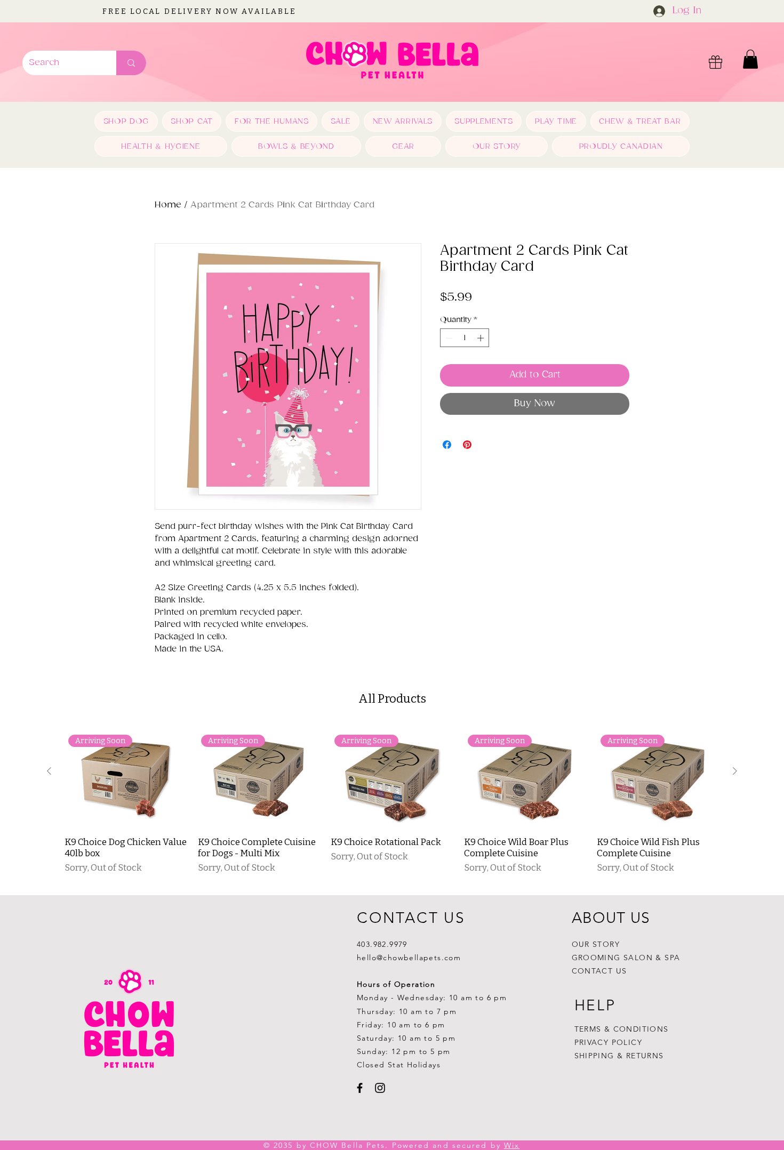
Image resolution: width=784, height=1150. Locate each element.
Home (168, 205)
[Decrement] (448, 338)
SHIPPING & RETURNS (619, 1055)
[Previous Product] (49, 771)
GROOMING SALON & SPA (626, 957)
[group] (392, 806)
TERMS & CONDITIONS (621, 1029)
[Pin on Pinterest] (467, 444)
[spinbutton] (464, 338)
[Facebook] (359, 1088)
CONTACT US (599, 971)
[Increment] (481, 338)
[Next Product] (735, 771)
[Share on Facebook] (447, 444)
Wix (511, 1145)
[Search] (131, 63)
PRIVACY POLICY (609, 1042)
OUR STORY (596, 944)
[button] (750, 59)
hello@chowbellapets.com (409, 957)
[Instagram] (380, 1088)
